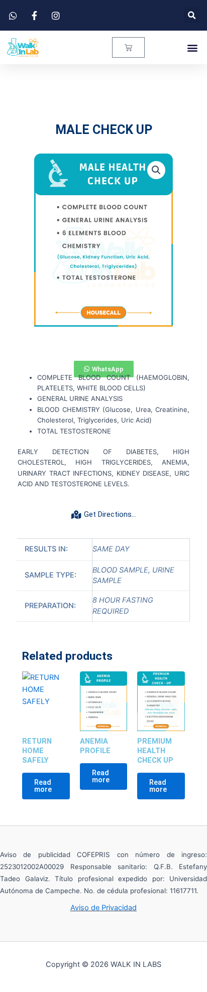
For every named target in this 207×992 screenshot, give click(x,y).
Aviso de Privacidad (103, 907)
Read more (43, 786)
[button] (191, 15)
